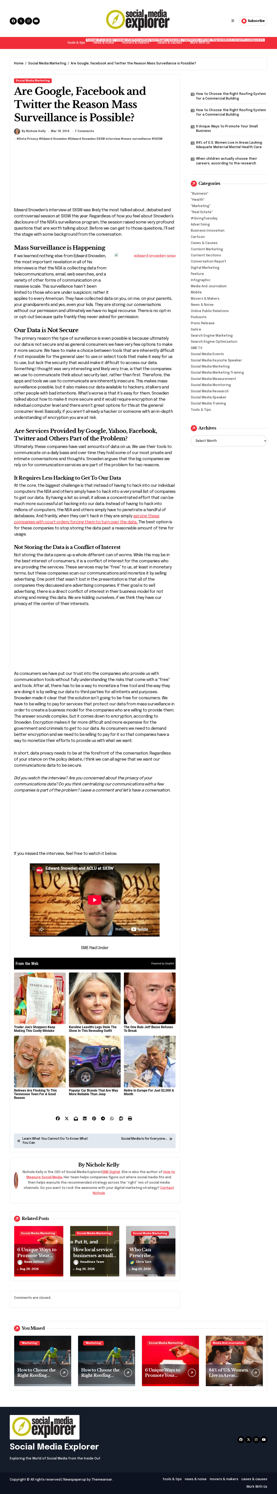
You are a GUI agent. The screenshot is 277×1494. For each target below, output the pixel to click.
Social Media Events (207, 354)
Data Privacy (28, 139)
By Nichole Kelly (34, 131)
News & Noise (202, 305)
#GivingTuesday (204, 218)
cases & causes (171, 41)
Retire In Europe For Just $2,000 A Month (149, 1092)
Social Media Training (208, 403)
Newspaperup (74, 1479)
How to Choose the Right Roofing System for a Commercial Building (231, 96)
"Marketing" (201, 206)
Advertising (200, 224)
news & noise (105, 41)
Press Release (203, 323)
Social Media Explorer (54, 1447)
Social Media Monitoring (211, 385)
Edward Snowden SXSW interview (95, 139)
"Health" (198, 200)
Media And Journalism (209, 286)
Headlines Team (92, 1262)
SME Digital (111, 1172)
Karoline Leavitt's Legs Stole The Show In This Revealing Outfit (93, 1029)
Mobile (196, 292)
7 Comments (84, 131)
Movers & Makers (205, 298)
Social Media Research (210, 391)
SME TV (196, 348)
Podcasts (199, 317)
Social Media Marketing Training (217, 372)
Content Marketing (207, 249)
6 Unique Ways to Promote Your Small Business (36, 1255)
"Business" (200, 193)
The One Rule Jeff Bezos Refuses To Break (148, 1029)
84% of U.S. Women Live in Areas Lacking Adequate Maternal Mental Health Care (229, 145)
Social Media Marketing (33, 80)
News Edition (34, 1262)
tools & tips (78, 41)
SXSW (158, 139)
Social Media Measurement (213, 379)
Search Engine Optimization (214, 342)
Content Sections (206, 255)
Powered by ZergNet (162, 963)
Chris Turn (143, 1262)
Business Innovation (208, 230)
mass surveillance (137, 139)
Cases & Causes (204, 243)
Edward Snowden (54, 139)
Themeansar (101, 1479)
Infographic (200, 280)
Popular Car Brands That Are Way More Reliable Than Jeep (93, 1092)
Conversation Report (208, 261)
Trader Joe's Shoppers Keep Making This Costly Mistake (34, 1029)
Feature (197, 274)
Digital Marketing (205, 268)
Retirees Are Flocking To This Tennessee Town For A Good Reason (35, 1094)
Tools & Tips (201, 410)
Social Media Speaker (209, 397)
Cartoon (198, 237)
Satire (196, 329)
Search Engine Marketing (212, 335)
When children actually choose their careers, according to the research (226, 161)
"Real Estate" (202, 212)
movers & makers (137, 41)
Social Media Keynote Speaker (216, 360)
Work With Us (200, 42)
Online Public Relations (210, 311)
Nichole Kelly (102, 1165)
